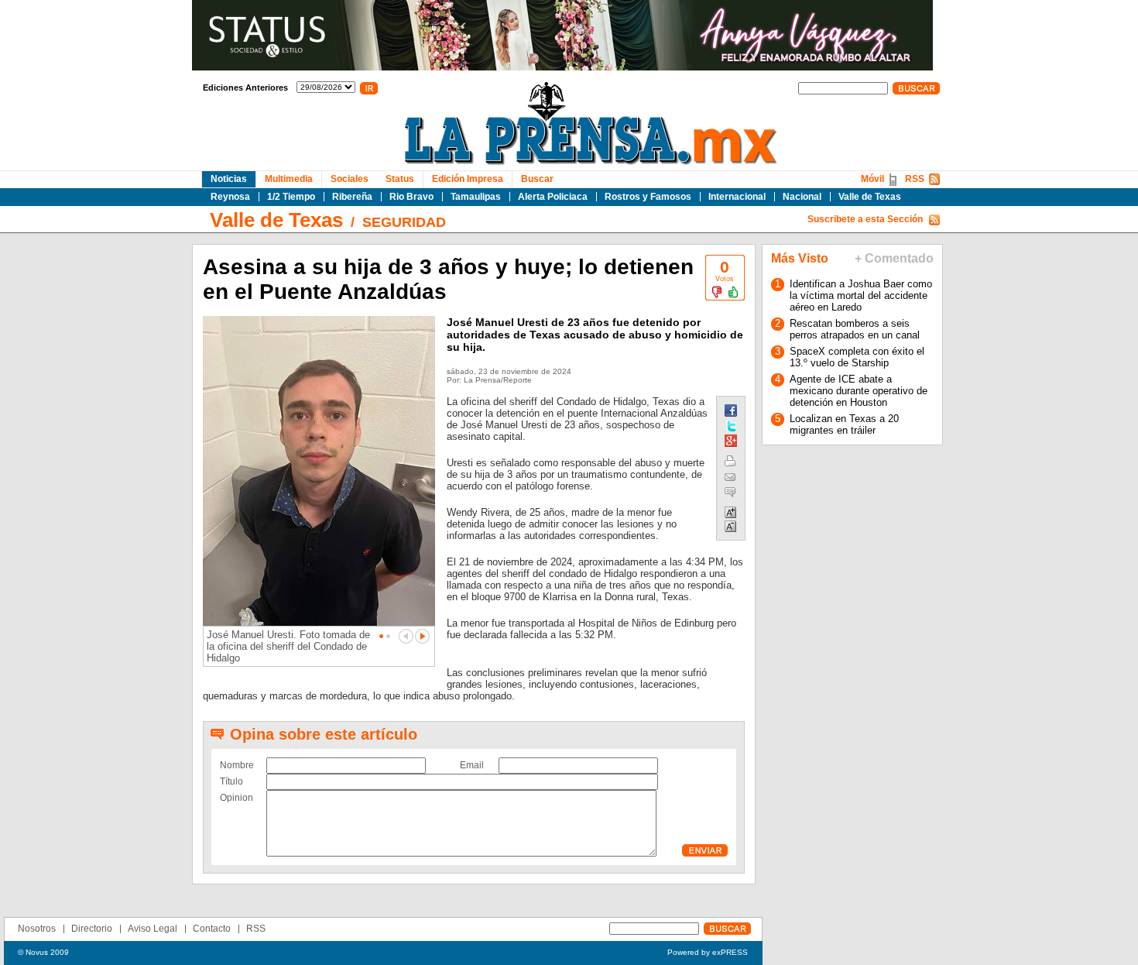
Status (400, 178)
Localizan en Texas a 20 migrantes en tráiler (844, 424)
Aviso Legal (152, 928)
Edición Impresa (467, 178)
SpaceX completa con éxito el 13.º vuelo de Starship (857, 357)
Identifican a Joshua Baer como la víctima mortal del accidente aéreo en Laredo (861, 295)
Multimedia (289, 178)
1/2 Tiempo (291, 196)
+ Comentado (894, 258)
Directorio (91, 928)
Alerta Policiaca (553, 196)
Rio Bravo (411, 196)
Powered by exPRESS (707, 952)
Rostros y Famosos (648, 196)
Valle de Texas (869, 196)
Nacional (802, 196)
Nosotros (37, 928)
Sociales (349, 178)
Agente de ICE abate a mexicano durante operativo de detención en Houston (858, 390)
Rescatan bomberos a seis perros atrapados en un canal (855, 329)
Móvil (872, 178)
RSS (914, 178)
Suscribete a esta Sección (865, 219)
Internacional (737, 196)
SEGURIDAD (404, 222)
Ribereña (352, 196)
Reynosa (230, 196)
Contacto (212, 928)
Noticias (229, 178)
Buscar (537, 178)
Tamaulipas (476, 196)
